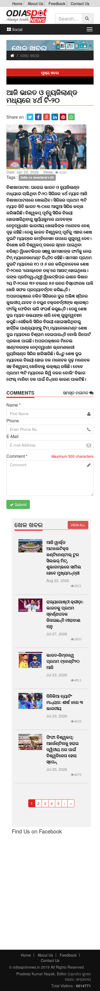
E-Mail (12, 436)
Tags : (12, 177)
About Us (35, 3)
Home (17, 3)
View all (78, 525)
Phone (12, 420)
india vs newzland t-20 (37, 177)
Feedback (57, 3)
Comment (16, 456)
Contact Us (80, 3)
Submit (20, 504)
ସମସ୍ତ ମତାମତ (76, 392)
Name (13, 405)
